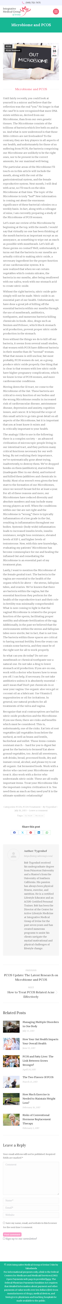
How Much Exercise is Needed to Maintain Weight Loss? (39, 1098)
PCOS (8, 46)
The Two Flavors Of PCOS (38, 1077)
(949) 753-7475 (33, 2)
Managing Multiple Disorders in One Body (41, 1024)
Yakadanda (31, 1268)
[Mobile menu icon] (56, 12)
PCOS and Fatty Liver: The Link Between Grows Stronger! (38, 1060)
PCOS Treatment (13, 50)
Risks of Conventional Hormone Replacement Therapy (37, 1119)
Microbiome (39, 815)
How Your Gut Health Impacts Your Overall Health (40, 1041)
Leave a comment (38, 810)
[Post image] (11, 1027)
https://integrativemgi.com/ (38, 856)
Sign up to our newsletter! (21, 1238)
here (48, 1279)
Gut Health (29, 815)
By (49, 807)
